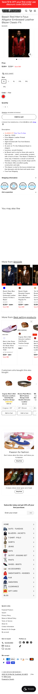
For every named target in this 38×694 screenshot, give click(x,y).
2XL (20, 81)
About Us (4, 624)
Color (6, 93)
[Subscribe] (30, 513)
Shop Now (19, 461)
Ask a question (7, 192)
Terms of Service (7, 621)
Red (3, 96)
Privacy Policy (6, 615)
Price (4, 63)
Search (4, 612)
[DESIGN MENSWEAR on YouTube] (27, 642)
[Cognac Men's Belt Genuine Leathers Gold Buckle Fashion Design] (9, 384)
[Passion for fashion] (19, 440)
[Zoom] (30, 54)
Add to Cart (9, 413)
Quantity (5, 103)
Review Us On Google (8, 629)
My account (5, 632)
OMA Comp (7, 676)
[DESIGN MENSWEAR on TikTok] (20, 646)
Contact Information (8, 626)
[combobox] (9, 408)
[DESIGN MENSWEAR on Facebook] (24, 642)
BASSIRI (4, 26)
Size (3, 77)
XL (14, 81)
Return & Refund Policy (9, 618)
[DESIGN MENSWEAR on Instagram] (20, 642)
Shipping (4, 112)
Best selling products (24, 317)
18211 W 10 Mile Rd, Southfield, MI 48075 (15, 674)
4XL (4, 86)
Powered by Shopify (8, 679)
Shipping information (10, 178)
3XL (26, 81)
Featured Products (7, 610)
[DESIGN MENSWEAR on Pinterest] (31, 642)
